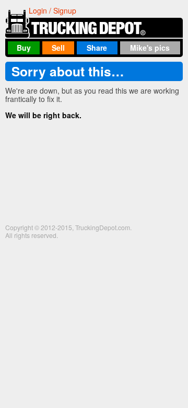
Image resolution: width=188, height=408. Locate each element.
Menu (175, 9)
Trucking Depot (83, 23)
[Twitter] (114, 9)
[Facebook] (100, 9)
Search (159, 9)
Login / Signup (52, 10)
